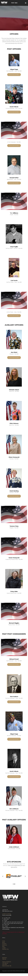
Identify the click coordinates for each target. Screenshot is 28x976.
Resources (4, 945)
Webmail (4, 959)
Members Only (5, 949)
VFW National (5, 963)
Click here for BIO (14, 74)
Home (3, 941)
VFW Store (4, 964)
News (3, 946)
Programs (4, 943)
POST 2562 (14, 2)
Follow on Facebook (6, 961)
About (3, 942)
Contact (4, 947)
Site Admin (4, 957)
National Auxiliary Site (6, 965)
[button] (3, 876)
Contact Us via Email (6, 913)
